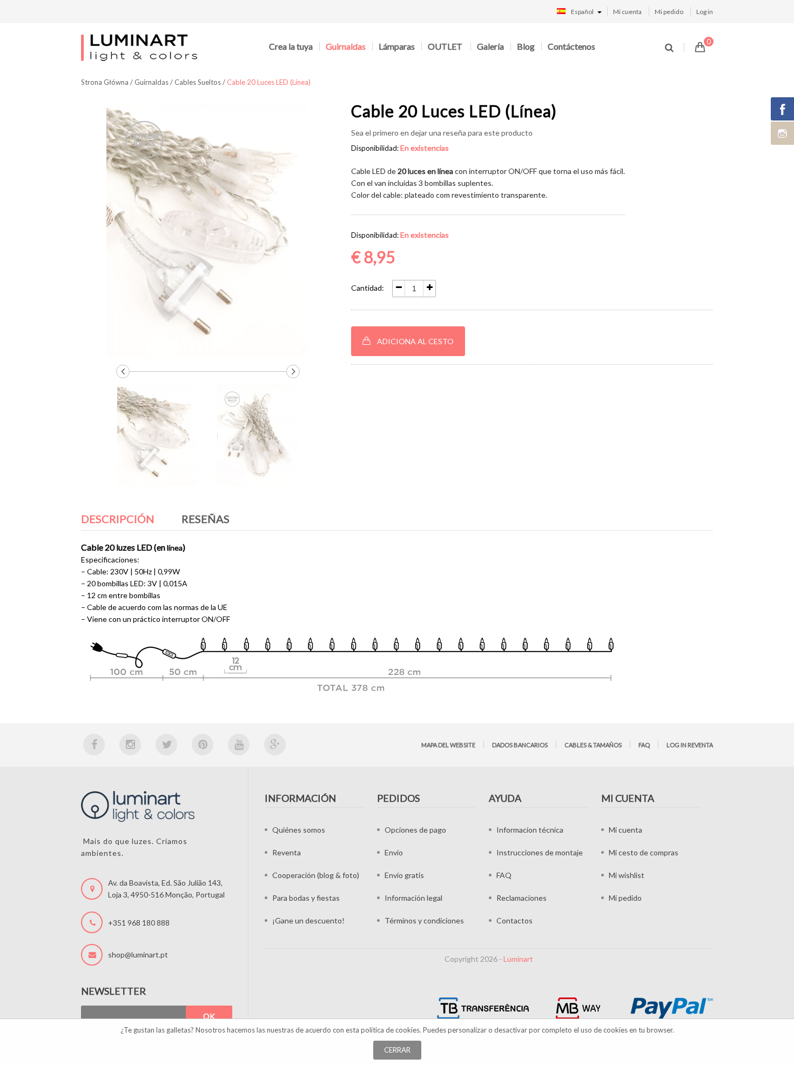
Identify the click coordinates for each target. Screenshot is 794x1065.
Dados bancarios (520, 744)
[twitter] (166, 744)
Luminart (518, 958)
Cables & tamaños (593, 744)
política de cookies (390, 1030)
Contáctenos (571, 46)
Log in (704, 12)
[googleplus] (275, 744)
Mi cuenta (627, 12)
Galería (490, 46)
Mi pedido (669, 12)
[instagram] (130, 744)
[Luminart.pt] (140, 47)
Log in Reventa (690, 744)
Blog (526, 46)
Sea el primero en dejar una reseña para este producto (442, 132)
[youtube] (239, 744)
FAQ (644, 744)
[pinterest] (202, 744)
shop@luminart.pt (138, 954)
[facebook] (94, 744)
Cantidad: (367, 287)
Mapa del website (448, 744)
